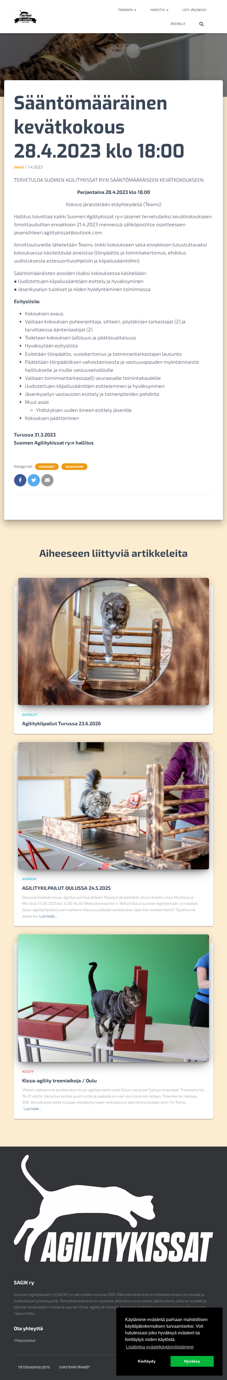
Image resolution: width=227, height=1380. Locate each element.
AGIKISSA (29, 879)
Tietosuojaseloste (34, 1367)
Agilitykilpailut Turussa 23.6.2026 (61, 723)
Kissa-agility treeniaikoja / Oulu (59, 1080)
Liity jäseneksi (194, 10)
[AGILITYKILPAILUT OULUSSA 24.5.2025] (113, 805)
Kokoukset (47, 466)
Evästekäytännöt (74, 1367)
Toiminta (125, 10)
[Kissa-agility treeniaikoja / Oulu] (113, 997)
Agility (28, 1071)
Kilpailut (29, 714)
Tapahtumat (74, 466)
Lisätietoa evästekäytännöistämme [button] (160, 1347)
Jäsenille (177, 23)
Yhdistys (158, 10)
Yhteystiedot (24, 1340)
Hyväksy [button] (192, 1361)
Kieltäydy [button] (147, 1361)
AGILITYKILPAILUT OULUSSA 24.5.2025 (66, 888)
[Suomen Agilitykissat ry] (25, 17)
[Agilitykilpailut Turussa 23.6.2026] (113, 640)
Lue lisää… (48, 916)
